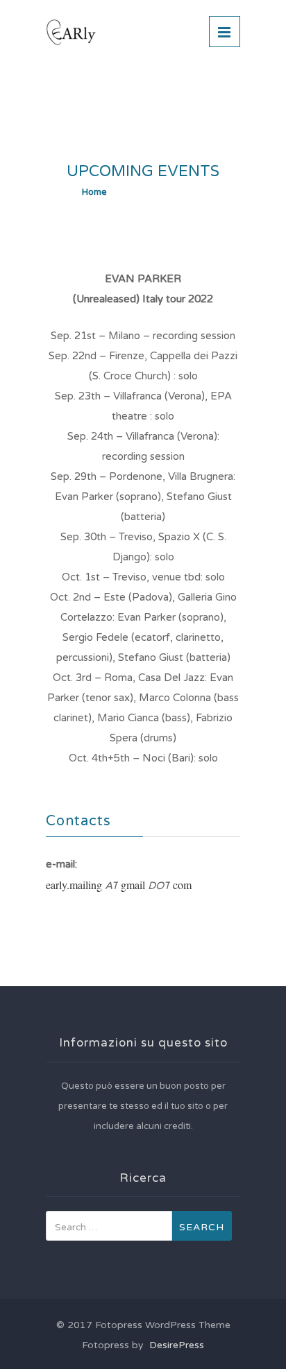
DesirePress (174, 1345)
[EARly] (125, 32)
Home (94, 192)
